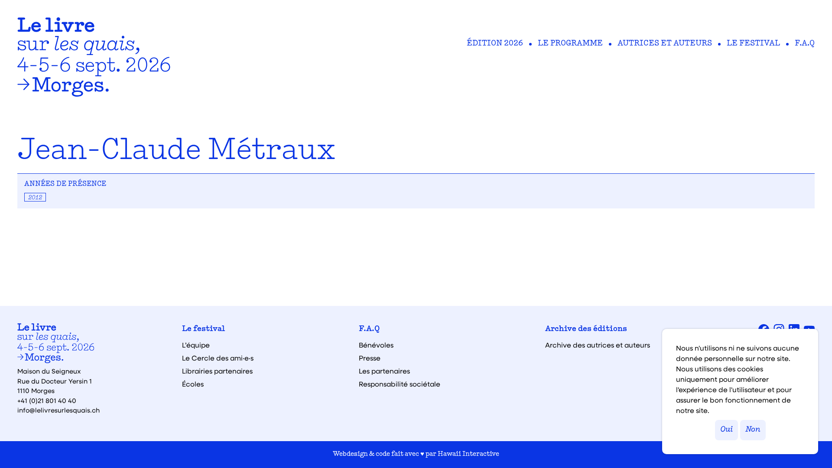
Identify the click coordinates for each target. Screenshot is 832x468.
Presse (369, 357)
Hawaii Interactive (468, 454)
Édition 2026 (495, 44)
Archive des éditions (586, 329)
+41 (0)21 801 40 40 (46, 400)
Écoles (193, 383)
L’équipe (196, 344)
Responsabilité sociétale (399, 383)
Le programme (570, 44)
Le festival (753, 44)
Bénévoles (376, 344)
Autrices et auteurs (665, 44)
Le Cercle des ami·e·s (218, 357)
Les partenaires (384, 370)
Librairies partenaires (217, 370)
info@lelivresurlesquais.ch (58, 410)
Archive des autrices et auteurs (597, 344)
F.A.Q (805, 44)
